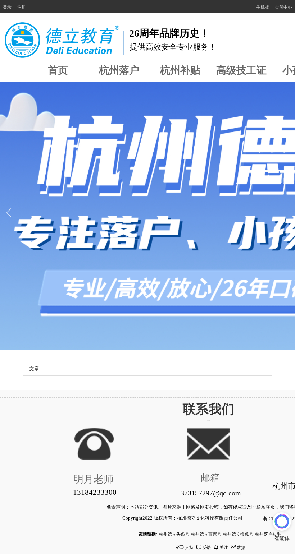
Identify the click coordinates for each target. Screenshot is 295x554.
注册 (21, 7)
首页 (58, 70)
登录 (7, 7)
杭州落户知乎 (268, 534)
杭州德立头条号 (174, 534)
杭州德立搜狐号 (238, 534)
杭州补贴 (180, 70)
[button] (8, 216)
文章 (34, 368)
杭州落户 (119, 70)
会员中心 (283, 7)
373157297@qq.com (211, 493)
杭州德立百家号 (206, 534)
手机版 (262, 7)
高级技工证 (241, 70)
